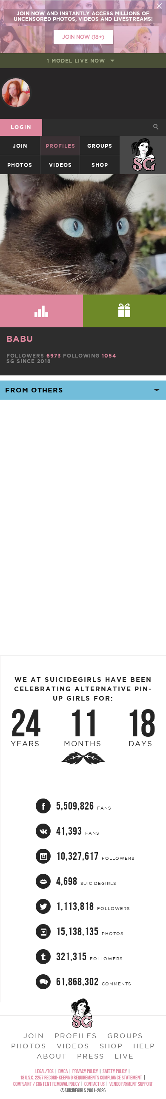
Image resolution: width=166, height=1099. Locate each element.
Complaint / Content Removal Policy (46, 1084)
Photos (19, 165)
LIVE (124, 1056)
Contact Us (94, 1084)
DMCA (63, 1071)
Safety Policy (115, 1071)
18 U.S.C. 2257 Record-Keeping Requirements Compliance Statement (81, 1077)
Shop (100, 165)
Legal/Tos (44, 1071)
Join (20, 146)
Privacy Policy (85, 1071)
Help (144, 1046)
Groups (99, 146)
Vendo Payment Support (131, 1084)
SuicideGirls (143, 146)
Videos (60, 165)
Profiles (60, 146)
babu (19, 338)
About (52, 1056)
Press (90, 1056)
